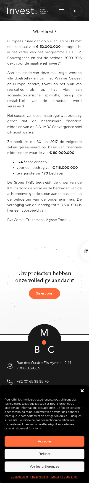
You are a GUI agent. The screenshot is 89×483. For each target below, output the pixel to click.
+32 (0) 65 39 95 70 (33, 381)
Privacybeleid (39, 476)
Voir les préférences (44, 466)
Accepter (44, 441)
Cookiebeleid (19, 476)
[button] (82, 390)
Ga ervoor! (45, 293)
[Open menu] (61, 10)
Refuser (44, 454)
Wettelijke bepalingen (64, 476)
